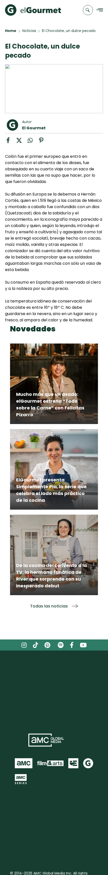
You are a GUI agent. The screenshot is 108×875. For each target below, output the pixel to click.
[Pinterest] (43, 142)
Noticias (29, 30)
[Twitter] (21, 142)
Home (10, 30)
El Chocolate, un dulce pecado (69, 30)
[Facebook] (10, 142)
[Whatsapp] (32, 142)
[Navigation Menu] (98, 10)
